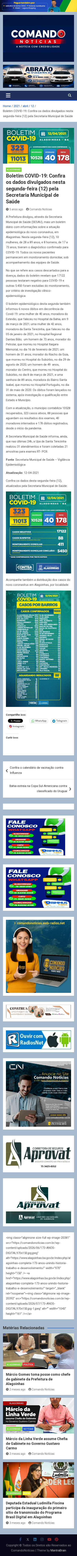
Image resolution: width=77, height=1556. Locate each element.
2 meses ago (17, 1389)
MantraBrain (58, 1550)
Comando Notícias (40, 209)
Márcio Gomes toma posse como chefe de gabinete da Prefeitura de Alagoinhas (38, 1379)
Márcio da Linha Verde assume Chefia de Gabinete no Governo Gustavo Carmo (37, 1443)
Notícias (28, 1429)
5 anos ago (16, 209)
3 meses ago (17, 1522)
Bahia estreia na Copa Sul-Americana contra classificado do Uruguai (38, 788)
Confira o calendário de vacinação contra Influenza (36, 770)
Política (28, 1364)
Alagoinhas (14, 169)
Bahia (26, 1493)
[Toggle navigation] (8, 95)
